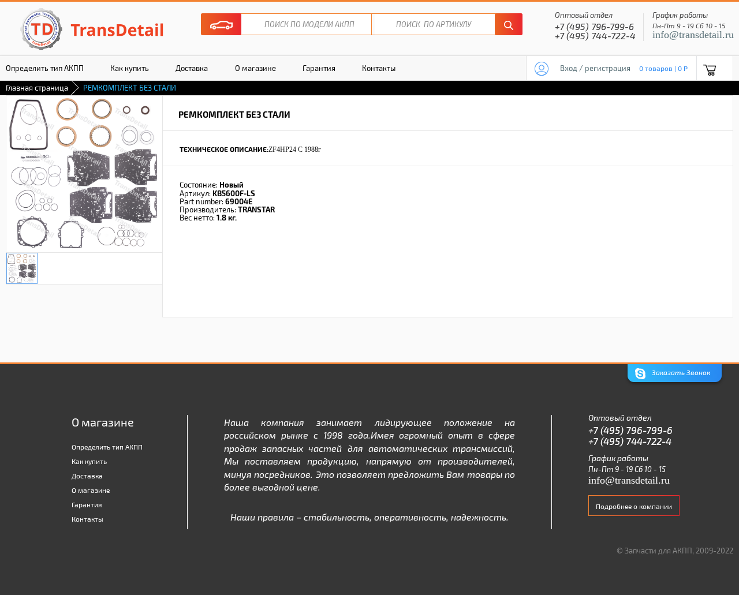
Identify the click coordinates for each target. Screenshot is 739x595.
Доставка (192, 68)
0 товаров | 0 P (663, 68)
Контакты (378, 68)
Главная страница (37, 87)
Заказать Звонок (680, 372)
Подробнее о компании (634, 506)
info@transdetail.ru (693, 34)
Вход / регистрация (595, 68)
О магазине (255, 68)
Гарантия (319, 68)
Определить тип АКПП (107, 447)
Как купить (129, 68)
